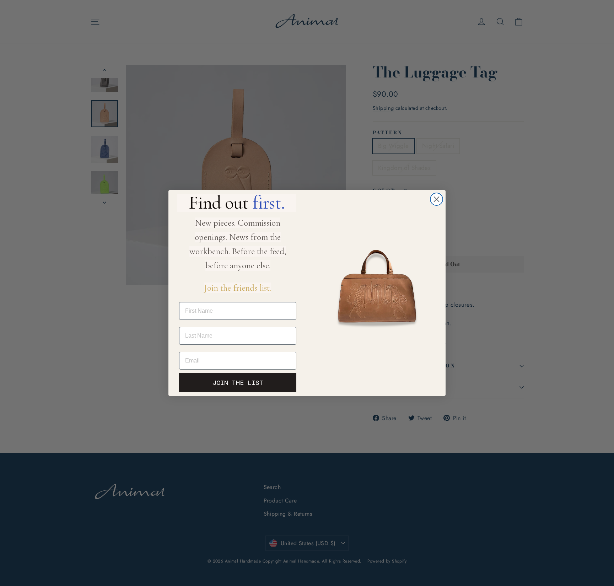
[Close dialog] (436, 199)
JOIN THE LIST (237, 382)
